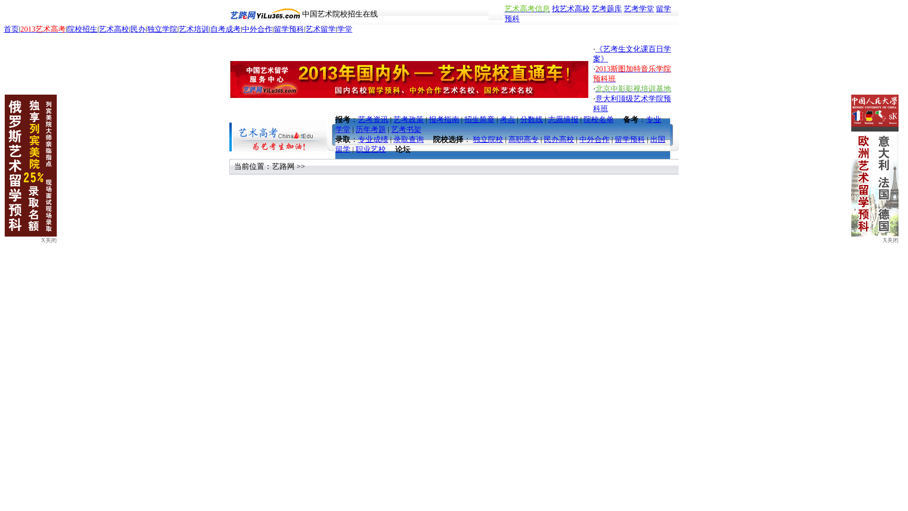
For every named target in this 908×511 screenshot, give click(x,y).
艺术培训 (194, 29)
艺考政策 (408, 119)
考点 (507, 119)
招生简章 (479, 119)
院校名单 (599, 119)
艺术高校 (114, 29)
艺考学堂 (639, 9)
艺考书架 (406, 129)
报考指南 (444, 119)
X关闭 (891, 240)
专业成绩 (373, 139)
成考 (233, 29)
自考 (218, 29)
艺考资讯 (373, 119)
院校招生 (82, 29)
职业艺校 (371, 149)
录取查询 (408, 139)
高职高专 (523, 139)
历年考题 (371, 129)
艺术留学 (321, 29)
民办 (138, 29)
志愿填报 (563, 119)
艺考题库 (607, 9)
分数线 (531, 119)
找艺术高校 (571, 9)
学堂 (344, 29)
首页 (11, 29)
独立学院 (162, 29)
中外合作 (257, 29)
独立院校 (488, 139)
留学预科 (289, 29)
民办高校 (559, 139)
